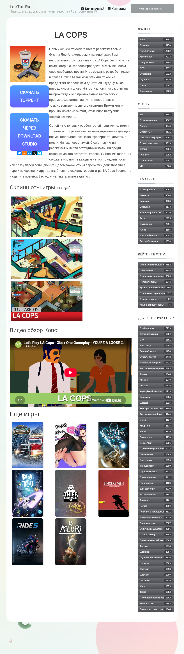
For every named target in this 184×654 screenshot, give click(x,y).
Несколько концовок (155, 362)
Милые (155, 149)
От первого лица (155, 120)
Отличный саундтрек (155, 529)
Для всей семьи (155, 235)
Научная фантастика (155, 212)
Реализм (155, 155)
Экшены (155, 45)
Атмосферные (155, 189)
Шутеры (155, 79)
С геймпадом (155, 328)
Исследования (155, 494)
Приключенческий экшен (155, 540)
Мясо (155, 586)
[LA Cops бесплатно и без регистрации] (46, 259)
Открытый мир (155, 534)
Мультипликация (155, 334)
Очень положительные (155, 264)
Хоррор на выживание (155, 408)
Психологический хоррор (155, 597)
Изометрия (155, 443)
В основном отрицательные (155, 293)
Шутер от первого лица (155, 557)
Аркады (155, 500)
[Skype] (39, 153)
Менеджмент (155, 466)
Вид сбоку (155, 345)
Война (155, 420)
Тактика (155, 546)
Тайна (155, 592)
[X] (34, 153)
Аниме (155, 126)
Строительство (155, 357)
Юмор (155, 230)
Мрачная (155, 569)
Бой (155, 340)
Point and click (155, 603)
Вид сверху (155, 460)
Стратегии (155, 74)
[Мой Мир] (29, 153)
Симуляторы (155, 62)
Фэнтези (155, 195)
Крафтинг (155, 426)
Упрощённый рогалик (155, 391)
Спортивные (155, 91)
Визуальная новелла (155, 517)
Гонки (155, 85)
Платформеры (155, 477)
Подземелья (155, 454)
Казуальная (155, 57)
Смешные (155, 207)
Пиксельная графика (155, 137)
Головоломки (155, 483)
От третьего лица (155, 143)
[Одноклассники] (24, 153)
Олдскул (155, 575)
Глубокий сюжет (155, 471)
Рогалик (155, 385)
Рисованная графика (155, 414)
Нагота (155, 506)
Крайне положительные (155, 287)
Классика (155, 397)
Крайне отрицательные (155, 305)
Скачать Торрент (29, 96)
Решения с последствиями (155, 512)
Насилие (155, 563)
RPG (155, 68)
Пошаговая (155, 437)
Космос (155, 380)
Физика (155, 374)
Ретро (155, 218)
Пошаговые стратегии (155, 609)
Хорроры (155, 201)
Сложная (155, 552)
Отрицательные (155, 299)
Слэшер (155, 403)
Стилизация (155, 160)
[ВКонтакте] (19, 153)
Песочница (155, 580)
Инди (155, 39)
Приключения (155, 51)
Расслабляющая (155, 241)
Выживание (155, 224)
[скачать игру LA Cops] (46, 301)
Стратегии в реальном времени (155, 449)
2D (155, 114)
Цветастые (155, 132)
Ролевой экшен (155, 351)
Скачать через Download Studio (29, 132)
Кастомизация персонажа (155, 368)
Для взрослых (155, 489)
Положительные (155, 282)
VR (155, 166)
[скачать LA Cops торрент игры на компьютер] (46, 217)
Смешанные (155, 270)
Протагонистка (155, 523)
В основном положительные (155, 276)
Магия (155, 431)
